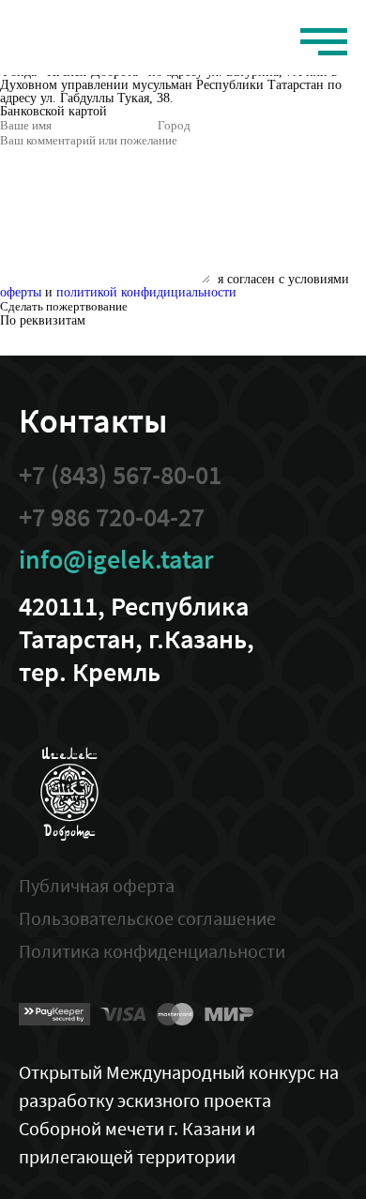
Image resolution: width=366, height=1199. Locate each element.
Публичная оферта (97, 885)
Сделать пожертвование (64, 306)
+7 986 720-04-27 (112, 517)
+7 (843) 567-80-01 (120, 475)
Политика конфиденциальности (152, 951)
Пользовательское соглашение (147, 918)
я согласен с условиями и (174, 285)
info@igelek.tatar (116, 559)
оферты (20, 292)
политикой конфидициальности (146, 292)
